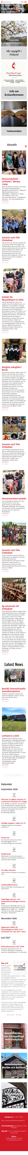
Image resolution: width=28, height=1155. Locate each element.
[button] (25, 2)
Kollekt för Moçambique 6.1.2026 (12, 298)
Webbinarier (6, 854)
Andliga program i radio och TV (13, 823)
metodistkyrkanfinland (15, 1140)
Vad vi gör (18, 1015)
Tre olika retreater (8, 870)
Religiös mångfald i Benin (12, 368)
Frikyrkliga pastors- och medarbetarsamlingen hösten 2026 (13, 901)
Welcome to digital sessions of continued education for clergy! (14, 800)
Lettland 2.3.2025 (10, 735)
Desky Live (5, 838)
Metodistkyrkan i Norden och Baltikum (14, 1066)
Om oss (10, 1131)
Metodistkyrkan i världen (14, 1096)
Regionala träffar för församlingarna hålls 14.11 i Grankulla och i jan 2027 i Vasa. (13, 929)
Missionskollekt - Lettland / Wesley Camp (11, 182)
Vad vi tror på (10, 1015)
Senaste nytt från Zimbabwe (11, 239)
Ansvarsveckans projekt (14, 498)
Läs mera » (5, 201)
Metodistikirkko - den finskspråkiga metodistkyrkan (14, 1036)
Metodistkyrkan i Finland (15, 1138)
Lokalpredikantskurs (9, 885)
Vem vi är (4, 963)
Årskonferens (17, 1131)
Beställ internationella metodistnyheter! (13, 690)
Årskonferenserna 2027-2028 (12, 947)
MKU (16, 1133)
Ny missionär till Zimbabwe (10, 607)
